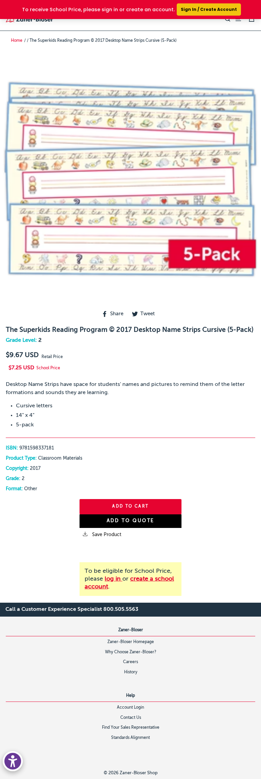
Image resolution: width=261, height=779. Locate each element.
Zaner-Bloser (130, 630)
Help (130, 696)
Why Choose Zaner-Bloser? (130, 652)
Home (16, 41)
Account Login (130, 708)
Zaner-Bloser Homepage (130, 642)
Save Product (106, 534)
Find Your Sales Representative (130, 728)
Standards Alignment (130, 738)
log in (113, 579)
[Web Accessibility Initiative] (12, 761)
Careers (130, 662)
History (130, 672)
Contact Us (130, 718)
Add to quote (131, 520)
